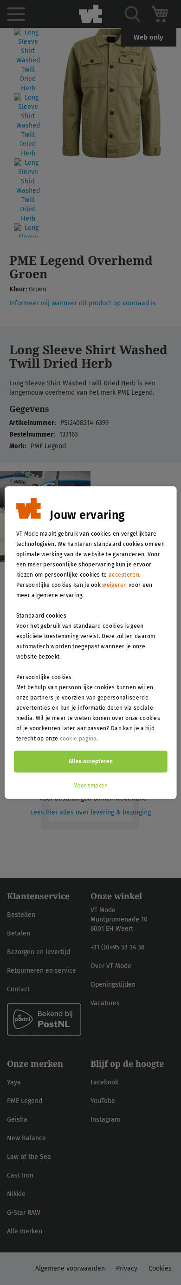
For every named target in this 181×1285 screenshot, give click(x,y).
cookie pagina (78, 738)
